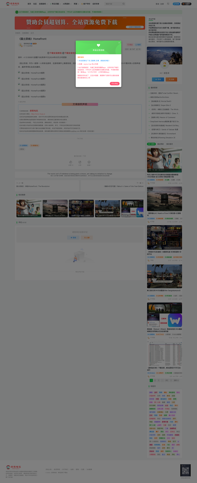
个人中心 (114, 84)
